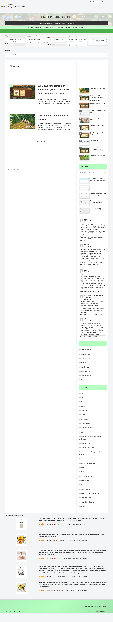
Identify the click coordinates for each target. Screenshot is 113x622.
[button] (106, 55)
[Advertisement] (40, 75)
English (94, 1)
